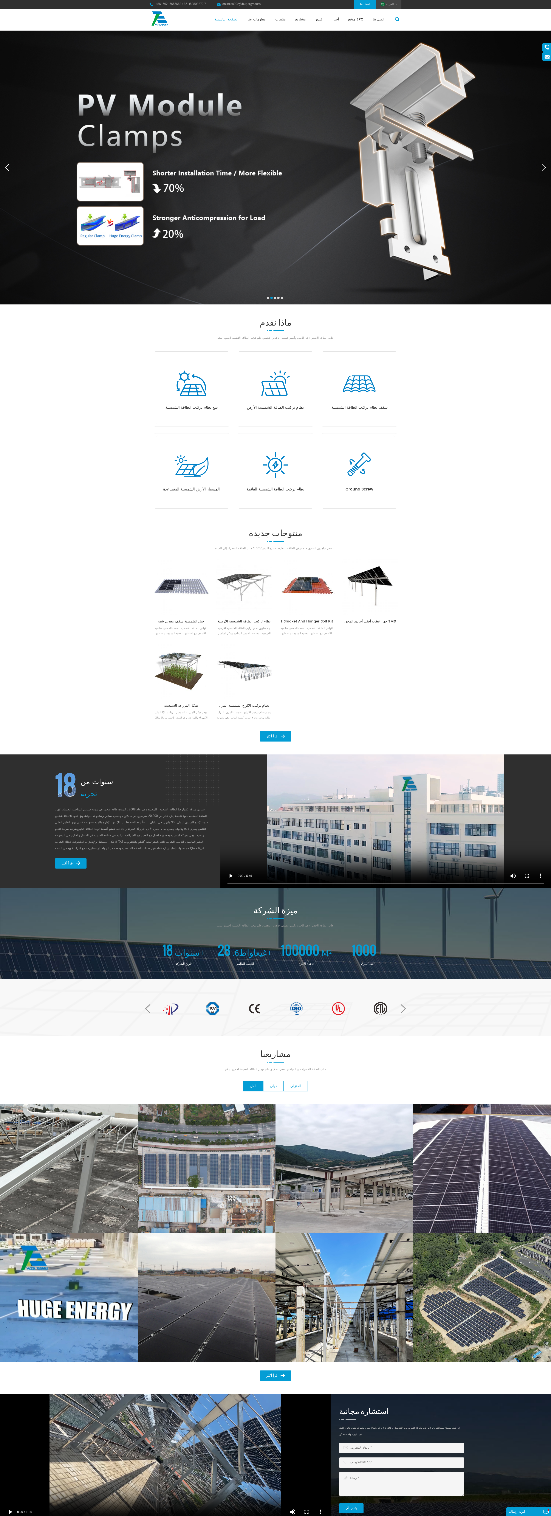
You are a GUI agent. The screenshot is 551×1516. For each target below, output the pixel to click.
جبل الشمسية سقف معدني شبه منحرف (181, 621)
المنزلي (295, 1086)
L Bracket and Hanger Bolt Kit (307, 621)
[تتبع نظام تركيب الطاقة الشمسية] (192, 383)
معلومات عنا (257, 19)
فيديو (318, 19)
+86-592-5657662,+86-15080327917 (180, 4)
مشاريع (300, 19)
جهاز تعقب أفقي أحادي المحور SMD (370, 621)
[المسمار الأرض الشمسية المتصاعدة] (192, 465)
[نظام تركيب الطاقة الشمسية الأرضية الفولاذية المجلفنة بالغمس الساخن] (244, 587)
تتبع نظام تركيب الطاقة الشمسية (191, 407)
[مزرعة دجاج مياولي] (344, 1297)
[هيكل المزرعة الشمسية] (181, 671)
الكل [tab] (253, 1086)
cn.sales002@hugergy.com (241, 4)
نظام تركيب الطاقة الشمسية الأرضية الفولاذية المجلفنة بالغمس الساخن (244, 621)
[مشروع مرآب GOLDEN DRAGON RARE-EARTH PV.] (207, 1168)
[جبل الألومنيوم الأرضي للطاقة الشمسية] (207, 1297)
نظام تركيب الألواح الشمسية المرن (244, 706)
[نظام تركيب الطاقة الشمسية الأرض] (275, 383)
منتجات (280, 19)
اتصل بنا (365, 4)
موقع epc (355, 19)
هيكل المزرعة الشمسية (181, 706)
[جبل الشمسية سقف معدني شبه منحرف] (181, 587)
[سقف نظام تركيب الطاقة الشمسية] (359, 383)
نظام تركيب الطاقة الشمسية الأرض (275, 407)
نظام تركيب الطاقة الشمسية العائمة (275, 489)
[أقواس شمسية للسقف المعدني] (482, 1168)
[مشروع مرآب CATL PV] (344, 1168)
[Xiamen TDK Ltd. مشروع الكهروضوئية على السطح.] (69, 1168)
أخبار (335, 19)
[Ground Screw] (359, 465)
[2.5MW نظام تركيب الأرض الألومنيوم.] (482, 1297)
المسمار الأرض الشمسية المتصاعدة (191, 489)
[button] (268, 298)
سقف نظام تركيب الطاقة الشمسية (359, 407)
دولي (273, 1086)
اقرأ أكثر (272, 736)
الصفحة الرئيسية (226, 19)
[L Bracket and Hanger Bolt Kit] (307, 587)
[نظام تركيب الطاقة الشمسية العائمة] (275, 465)
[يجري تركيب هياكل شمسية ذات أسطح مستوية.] (69, 1297)
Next (403, 1008)
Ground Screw (359, 489)
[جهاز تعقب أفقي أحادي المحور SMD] (370, 587)
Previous (147, 1008)
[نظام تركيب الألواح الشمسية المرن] (244, 671)
